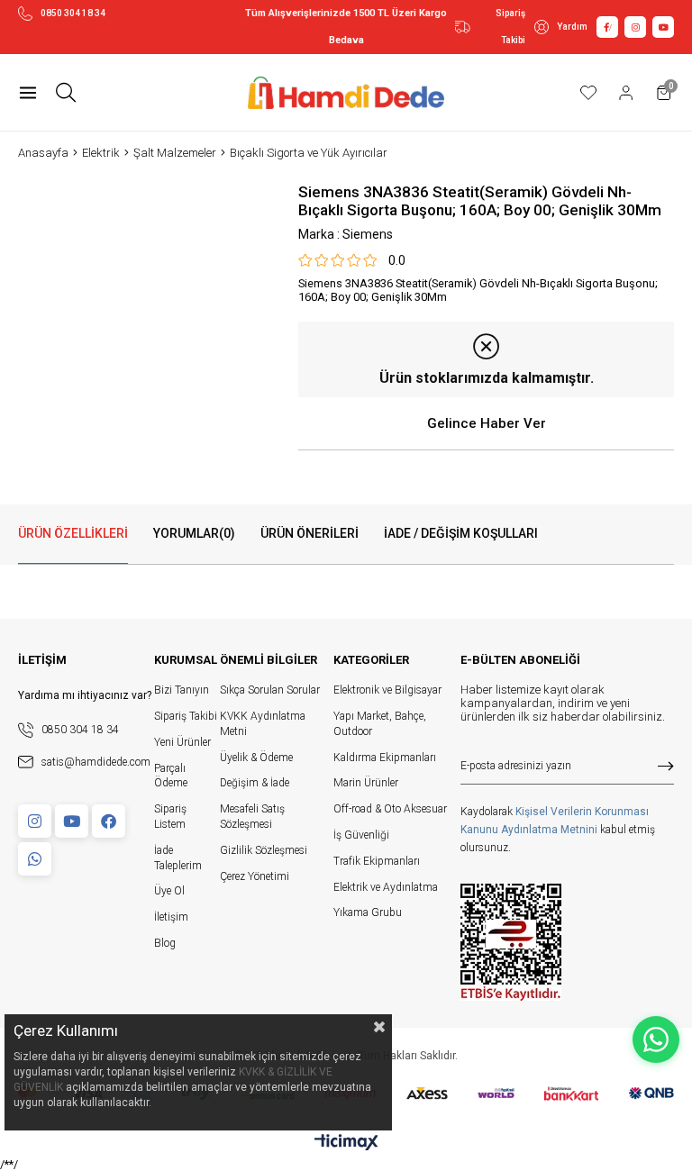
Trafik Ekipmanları (376, 861)
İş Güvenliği (361, 835)
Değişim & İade (254, 782)
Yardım (572, 27)
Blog (165, 943)
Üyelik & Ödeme (256, 757)
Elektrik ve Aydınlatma (385, 887)
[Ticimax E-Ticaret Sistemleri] (346, 1143)
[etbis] (510, 942)
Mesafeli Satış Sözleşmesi (252, 817)
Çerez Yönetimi (254, 876)
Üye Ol (169, 891)
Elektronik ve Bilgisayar (387, 690)
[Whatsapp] (34, 859)
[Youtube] (71, 821)
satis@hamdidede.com (95, 762)
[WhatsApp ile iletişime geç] (656, 1039)
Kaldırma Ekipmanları (384, 757)
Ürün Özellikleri (73, 533)
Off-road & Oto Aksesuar (390, 809)
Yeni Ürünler (182, 742)
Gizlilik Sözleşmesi (263, 850)
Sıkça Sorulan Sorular (270, 690)
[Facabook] (108, 821)
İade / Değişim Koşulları (461, 533)
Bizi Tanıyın (181, 690)
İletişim (171, 917)
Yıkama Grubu (367, 912)
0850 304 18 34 (73, 13)
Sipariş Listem (170, 817)
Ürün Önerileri (309, 533)
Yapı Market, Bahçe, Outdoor (379, 724)
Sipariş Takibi (510, 26)
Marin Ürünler (365, 782)
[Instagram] (34, 821)
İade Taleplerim (178, 858)
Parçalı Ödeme (170, 776)
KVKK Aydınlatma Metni (262, 724)
